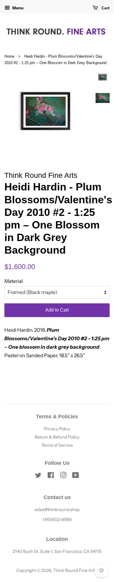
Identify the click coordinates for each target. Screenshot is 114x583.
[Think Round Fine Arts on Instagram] (63, 476)
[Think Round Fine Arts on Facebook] (50, 476)
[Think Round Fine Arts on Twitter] (38, 476)
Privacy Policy (57, 428)
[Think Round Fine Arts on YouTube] (75, 476)
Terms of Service (57, 445)
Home (9, 56)
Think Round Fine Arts (74, 570)
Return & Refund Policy (57, 437)
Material (13, 281)
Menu (17, 8)
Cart (105, 8)
